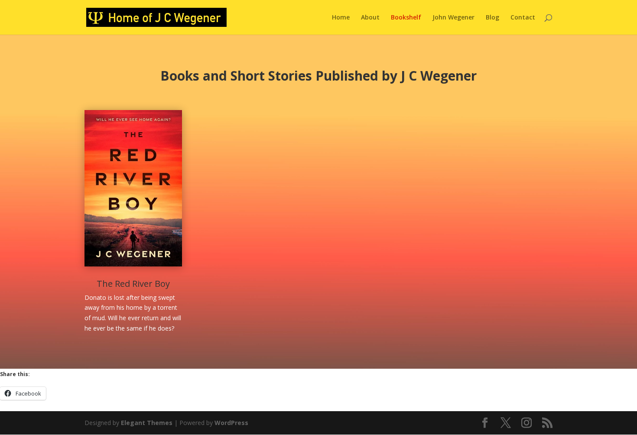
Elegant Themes (146, 423)
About (370, 17)
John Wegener (453, 17)
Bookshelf (406, 17)
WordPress (231, 423)
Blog (492, 17)
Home (341, 17)
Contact (522, 17)
